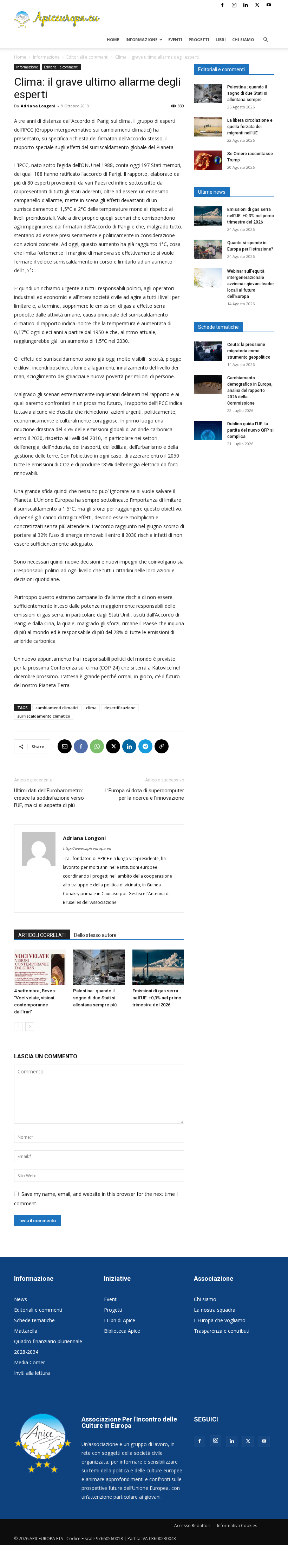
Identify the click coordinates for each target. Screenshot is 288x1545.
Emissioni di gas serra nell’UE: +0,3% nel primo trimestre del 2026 (156, 997)
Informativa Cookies (237, 1526)
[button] (265, 39)
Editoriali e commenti (87, 57)
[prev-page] (18, 1026)
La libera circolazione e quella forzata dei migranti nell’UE (250, 126)
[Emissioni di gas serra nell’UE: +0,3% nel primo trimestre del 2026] (158, 967)
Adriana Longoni (38, 105)
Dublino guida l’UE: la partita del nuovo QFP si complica (250, 430)
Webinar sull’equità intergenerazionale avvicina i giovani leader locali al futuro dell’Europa (250, 284)
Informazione (141, 39)
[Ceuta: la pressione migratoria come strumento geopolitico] (208, 351)
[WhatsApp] (97, 746)
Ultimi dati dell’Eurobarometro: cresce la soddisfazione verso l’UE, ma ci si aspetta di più (49, 797)
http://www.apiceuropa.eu (87, 848)
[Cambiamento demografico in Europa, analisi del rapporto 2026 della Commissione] (208, 384)
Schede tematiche (34, 1320)
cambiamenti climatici (56, 707)
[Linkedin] (245, 5)
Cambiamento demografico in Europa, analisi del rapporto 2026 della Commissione (250, 390)
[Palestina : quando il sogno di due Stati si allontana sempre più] (99, 967)
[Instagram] (234, 5)
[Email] (65, 746)
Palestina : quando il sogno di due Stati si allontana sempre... (247, 93)
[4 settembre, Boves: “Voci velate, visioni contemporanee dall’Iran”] (40, 967)
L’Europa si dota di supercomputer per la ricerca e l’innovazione (144, 794)
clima (91, 707)
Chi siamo (243, 39)
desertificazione (120, 707)
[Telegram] (145, 746)
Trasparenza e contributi (221, 1330)
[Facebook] (222, 5)
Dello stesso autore (95, 935)
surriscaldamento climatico (43, 716)
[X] (257, 5)
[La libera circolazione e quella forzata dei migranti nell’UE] (208, 126)
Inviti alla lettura (32, 1373)
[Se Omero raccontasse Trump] (208, 160)
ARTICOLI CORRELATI (42, 935)
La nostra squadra (214, 1309)
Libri (221, 39)
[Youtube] (268, 5)
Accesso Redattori (192, 1526)
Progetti (199, 39)
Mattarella (25, 1330)
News (20, 1299)
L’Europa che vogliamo (220, 1320)
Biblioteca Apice (122, 1330)
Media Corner (29, 1362)
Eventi (175, 39)
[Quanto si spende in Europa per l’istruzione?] (208, 249)
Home (113, 39)
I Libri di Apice (119, 1320)
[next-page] (29, 1026)
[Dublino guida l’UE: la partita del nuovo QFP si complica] (208, 430)
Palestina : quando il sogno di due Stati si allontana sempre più (95, 997)
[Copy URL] (162, 746)
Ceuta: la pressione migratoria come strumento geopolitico (249, 351)
